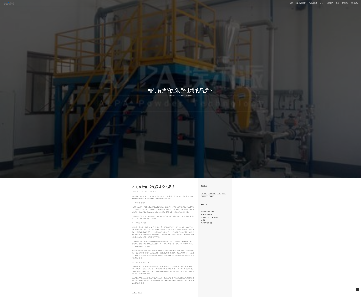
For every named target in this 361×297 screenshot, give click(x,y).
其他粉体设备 (212, 193)
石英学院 (345, 3)
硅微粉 (140, 292)
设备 (321, 3)
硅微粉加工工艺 (301, 3)
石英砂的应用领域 (206, 214)
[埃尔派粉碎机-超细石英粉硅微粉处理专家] (9, 3)
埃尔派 (191, 95)
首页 (291, 3)
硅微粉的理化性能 (206, 223)
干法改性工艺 (313, 3)
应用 (337, 3)
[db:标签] (204, 193)
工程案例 (330, 3)
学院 (182, 95)
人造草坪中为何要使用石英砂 (209, 217)
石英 (219, 193)
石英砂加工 (204, 196)
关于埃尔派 (354, 3)
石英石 (134, 292)
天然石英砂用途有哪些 (207, 211)
